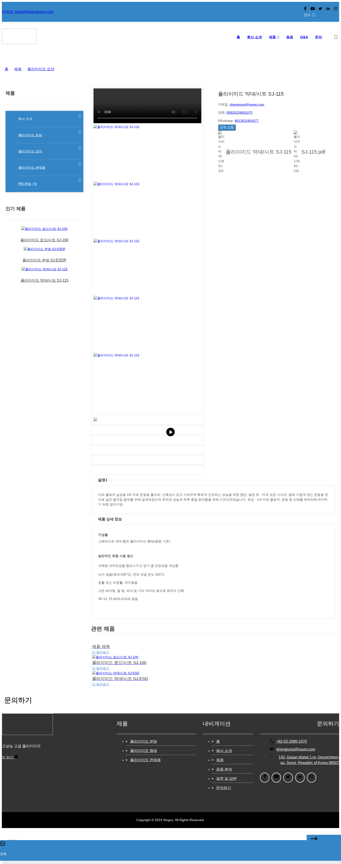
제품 (272, 37)
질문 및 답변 (226, 778)
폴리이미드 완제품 (145, 760)
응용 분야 (224, 769)
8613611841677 (247, 121)
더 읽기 (8, 757)
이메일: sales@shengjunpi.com (28, 12)
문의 (318, 37)
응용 (289, 37)
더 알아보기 (100, 652)
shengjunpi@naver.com (247, 104)
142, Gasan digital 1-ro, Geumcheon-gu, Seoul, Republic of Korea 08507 (309, 760)
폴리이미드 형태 (143, 751)
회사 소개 (254, 37)
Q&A (304, 37)
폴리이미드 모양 (40, 69)
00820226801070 (239, 112)
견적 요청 (227, 127)
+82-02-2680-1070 (291, 741)
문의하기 (223, 788)
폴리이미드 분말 (143, 741)
